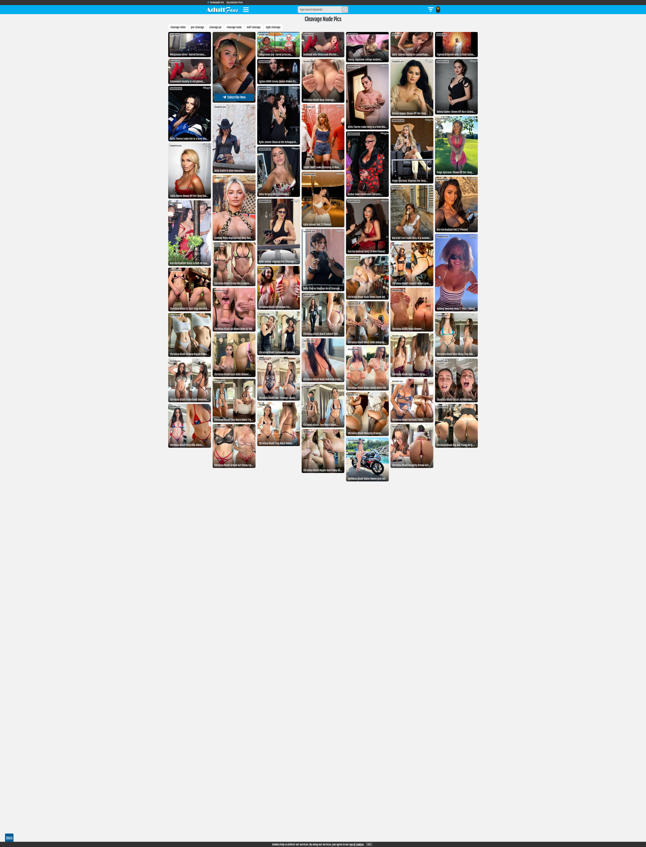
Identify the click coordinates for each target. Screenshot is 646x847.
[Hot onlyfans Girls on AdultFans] (222, 9)
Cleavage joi (215, 27)
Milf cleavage (254, 27)
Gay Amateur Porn (234, 2)
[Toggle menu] (246, 10)
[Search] (345, 9)
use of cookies (356, 844)
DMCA (9, 838)
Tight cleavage (273, 27)
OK (369, 844)
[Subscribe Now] (234, 101)
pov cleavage (197, 27)
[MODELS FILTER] (430, 9)
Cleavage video (178, 27)
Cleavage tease (234, 27)
